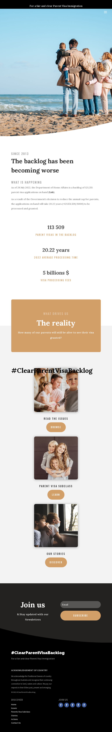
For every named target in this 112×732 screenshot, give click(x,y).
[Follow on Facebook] (60, 705)
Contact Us (16, 723)
